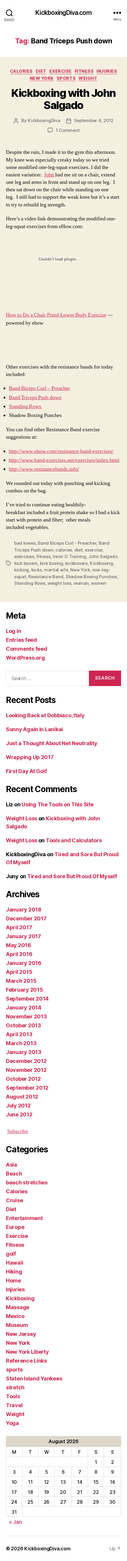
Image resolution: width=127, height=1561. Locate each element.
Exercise (60, 71)
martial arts (56, 570)
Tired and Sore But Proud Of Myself (72, 876)
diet (78, 550)
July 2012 (18, 1105)
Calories (21, 71)
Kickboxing (101, 563)
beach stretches (27, 1182)
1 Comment (68, 130)
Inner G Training (69, 556)
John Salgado (102, 556)
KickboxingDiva (44, 120)
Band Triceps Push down (35, 397)
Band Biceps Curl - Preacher (67, 543)
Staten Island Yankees (34, 1378)
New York (42, 78)
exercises (24, 556)
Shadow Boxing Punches (91, 576)
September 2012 (27, 1088)
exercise (93, 550)
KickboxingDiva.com (63, 13)
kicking (21, 570)
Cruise (14, 1200)
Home (13, 1280)
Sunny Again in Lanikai (34, 729)
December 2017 (26, 918)
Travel (14, 1405)
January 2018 (23, 909)
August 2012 (22, 1097)
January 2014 (23, 1007)
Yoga (12, 1423)
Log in (13, 631)
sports (66, 78)
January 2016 (23, 963)
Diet (41, 71)
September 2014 (27, 999)
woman (81, 583)
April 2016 (19, 954)
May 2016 (18, 945)
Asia (11, 1165)
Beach (14, 1173)
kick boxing (51, 563)
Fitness (84, 71)
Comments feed (26, 649)
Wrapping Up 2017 (30, 757)
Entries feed (21, 640)
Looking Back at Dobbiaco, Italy (45, 715)
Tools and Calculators (74, 840)
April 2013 (19, 1034)
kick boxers (26, 563)
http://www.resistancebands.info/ (44, 469)
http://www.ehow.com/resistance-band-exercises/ (61, 451)
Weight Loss (21, 818)
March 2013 (21, 1043)
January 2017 (23, 936)
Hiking (14, 1271)
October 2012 (23, 1079)
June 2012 (19, 1114)
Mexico (15, 1316)
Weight (88, 78)
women (98, 583)
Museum (17, 1325)
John (49, 174)
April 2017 (19, 927)
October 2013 (23, 1025)
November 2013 (26, 1016)
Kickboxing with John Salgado (63, 99)
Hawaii (14, 1263)
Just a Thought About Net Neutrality (51, 743)
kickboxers (76, 563)
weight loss (59, 583)
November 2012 (26, 1070)
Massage (17, 1307)
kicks (36, 570)
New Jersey (21, 1334)
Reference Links (26, 1361)
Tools (13, 1396)
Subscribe (17, 1131)
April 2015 (19, 972)
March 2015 (21, 981)
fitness (43, 556)
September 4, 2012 (94, 120)
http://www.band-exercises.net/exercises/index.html (64, 460)
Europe (15, 1227)
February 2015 (24, 990)
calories (64, 550)
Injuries (107, 71)
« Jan (15, 1522)
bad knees (25, 543)
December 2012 (26, 1061)
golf (11, 1254)
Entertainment (24, 1218)
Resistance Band (45, 576)
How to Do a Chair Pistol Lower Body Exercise (56, 315)
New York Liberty (27, 1352)
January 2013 (23, 1052)
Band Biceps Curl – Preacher (39, 388)
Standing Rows (25, 406)
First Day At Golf (26, 771)
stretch (15, 1387)
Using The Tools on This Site (57, 804)
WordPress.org (25, 658)
